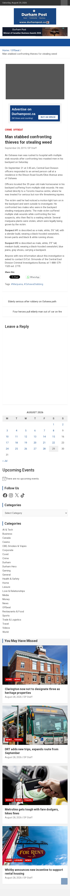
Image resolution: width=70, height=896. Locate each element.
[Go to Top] (64, 881)
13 (35, 436)
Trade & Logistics (11, 619)
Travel (5, 623)
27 (35, 448)
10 (7, 436)
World (5, 631)
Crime (8, 129)
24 (7, 448)
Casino (6, 542)
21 (44, 442)
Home (5, 582)
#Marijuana (17, 284)
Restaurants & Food (13, 611)
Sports (6, 615)
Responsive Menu (64, 3)
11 (16, 436)
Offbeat (18, 129)
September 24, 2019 (15, 148)
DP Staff (32, 148)
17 (7, 442)
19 (25, 442)
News (5, 603)
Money (6, 599)
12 (25, 436)
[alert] (35, 479)
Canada (6, 537)
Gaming (6, 570)
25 (16, 448)
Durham (6, 562)
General (6, 574)
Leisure (6, 587)
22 (53, 442)
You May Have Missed (21, 641)
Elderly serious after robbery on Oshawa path (32, 301)
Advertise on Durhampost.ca (23, 111)
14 (44, 436)
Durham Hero (9, 566)
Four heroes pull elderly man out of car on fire (37, 311)
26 (25, 448)
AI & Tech (7, 529)
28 (44, 448)
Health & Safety (10, 578)
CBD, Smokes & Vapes (14, 546)
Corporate (7, 550)
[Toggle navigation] (6, 42)
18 (16, 442)
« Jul (4, 460)
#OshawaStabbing (33, 284)
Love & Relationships (13, 591)
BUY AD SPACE (48, 117)
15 (53, 436)
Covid (5, 554)
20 (35, 442)
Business (7, 533)
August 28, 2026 (13, 697)
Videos (6, 627)
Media (5, 595)
